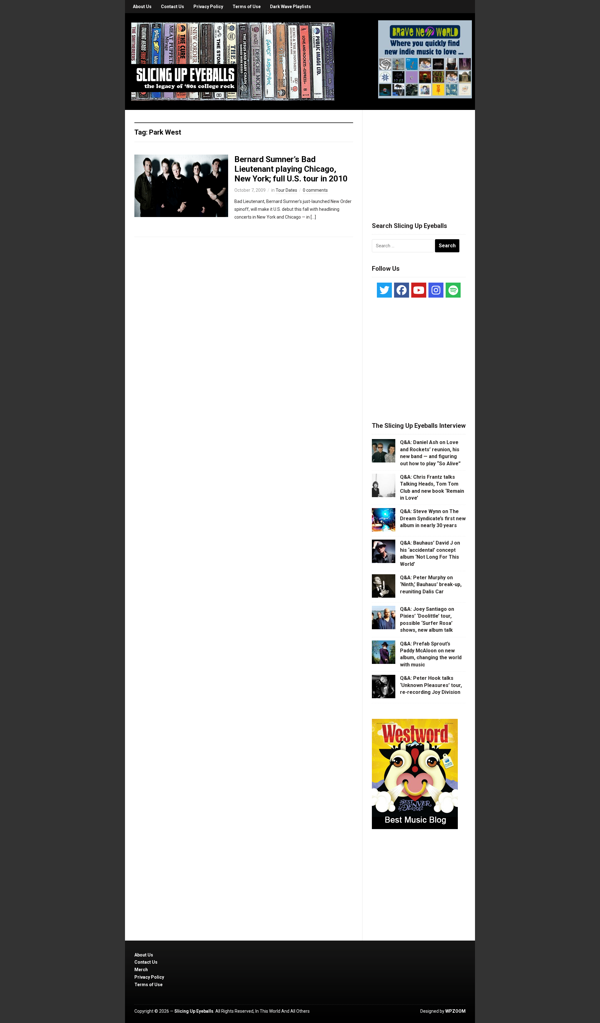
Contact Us (172, 6)
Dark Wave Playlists (290, 6)
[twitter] (384, 290)
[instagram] (435, 290)
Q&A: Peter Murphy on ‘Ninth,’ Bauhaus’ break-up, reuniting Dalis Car (431, 585)
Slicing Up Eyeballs (193, 1011)
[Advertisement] (419, 158)
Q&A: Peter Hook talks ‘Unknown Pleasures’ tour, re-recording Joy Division (431, 685)
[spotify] (453, 290)
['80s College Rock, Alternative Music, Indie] (232, 61)
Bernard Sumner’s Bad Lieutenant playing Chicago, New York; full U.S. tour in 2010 (291, 169)
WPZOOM (455, 1011)
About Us (142, 6)
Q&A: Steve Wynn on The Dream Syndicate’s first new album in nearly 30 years (433, 518)
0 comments (315, 190)
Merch (141, 969)
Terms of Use (246, 6)
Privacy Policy (208, 6)
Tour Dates (286, 190)
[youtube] (418, 290)
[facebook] (401, 290)
